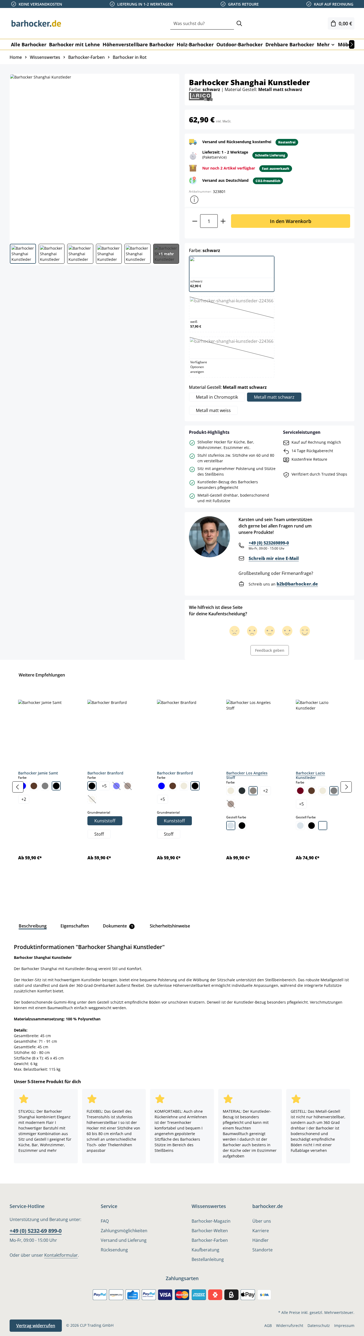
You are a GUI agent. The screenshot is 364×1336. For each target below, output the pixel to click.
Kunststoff (104, 821)
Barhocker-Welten (210, 1231)
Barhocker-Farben (210, 1240)
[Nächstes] (351, 44)
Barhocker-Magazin (211, 1221)
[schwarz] (56, 785)
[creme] (183, 785)
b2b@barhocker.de (297, 584)
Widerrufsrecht (289, 1325)
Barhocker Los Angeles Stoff (247, 775)
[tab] (32, 925)
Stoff (99, 834)
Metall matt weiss (213, 410)
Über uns (261, 1221)
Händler (260, 1240)
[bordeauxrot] (300, 790)
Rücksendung (114, 1250)
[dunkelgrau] (241, 790)
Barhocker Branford (105, 773)
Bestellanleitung (208, 1259)
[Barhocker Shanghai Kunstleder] (94, 156)
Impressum (344, 1325)
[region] (182, 787)
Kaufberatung (205, 1250)
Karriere (260, 1231)
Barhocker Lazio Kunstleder (310, 775)
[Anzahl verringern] (194, 221)
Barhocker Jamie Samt (38, 773)
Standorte (262, 1250)
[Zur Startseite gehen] (36, 23)
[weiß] (322, 825)
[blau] (161, 785)
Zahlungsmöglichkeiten (124, 1231)
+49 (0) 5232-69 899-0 (36, 1230)
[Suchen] (239, 24)
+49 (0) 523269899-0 (269, 543)
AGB (268, 1325)
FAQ (105, 1221)
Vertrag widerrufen (35, 1326)
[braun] (33, 785)
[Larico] (201, 96)
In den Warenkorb (290, 221)
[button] (194, 199)
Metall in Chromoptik (217, 397)
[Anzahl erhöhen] (223, 221)
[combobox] (202, 24)
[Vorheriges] (17, 787)
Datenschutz (319, 1325)
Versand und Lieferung (124, 1240)
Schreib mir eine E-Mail (274, 558)
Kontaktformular (61, 1255)
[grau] (45, 785)
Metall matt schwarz (274, 397)
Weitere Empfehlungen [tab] (42, 675)
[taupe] (253, 790)
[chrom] (230, 825)
